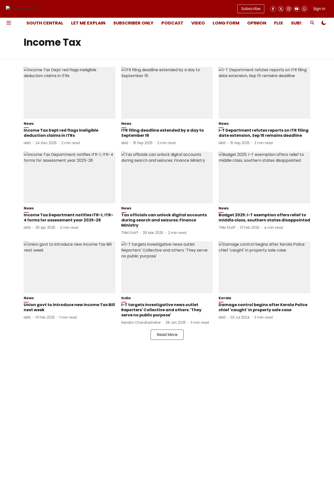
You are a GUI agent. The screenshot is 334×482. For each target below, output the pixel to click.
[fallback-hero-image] (69, 93)
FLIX (278, 23)
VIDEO (198, 23)
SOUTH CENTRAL (44, 23)
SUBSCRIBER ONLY (133, 23)
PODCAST (172, 23)
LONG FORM (226, 23)
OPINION (256, 23)
